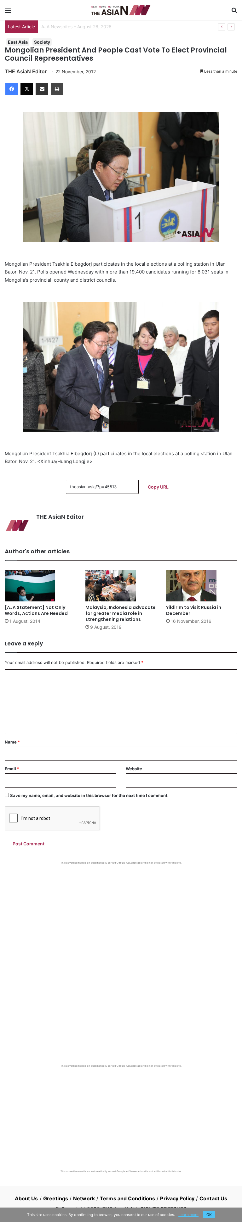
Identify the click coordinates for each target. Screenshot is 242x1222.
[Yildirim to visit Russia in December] (201, 585)
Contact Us (213, 1198)
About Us (26, 1198)
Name (12, 741)
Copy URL (158, 486)
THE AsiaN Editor (26, 71)
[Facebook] (11, 89)
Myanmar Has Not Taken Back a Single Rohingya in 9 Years (102, 26)
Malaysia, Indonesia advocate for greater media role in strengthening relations (120, 613)
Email (12, 768)
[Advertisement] (121, 912)
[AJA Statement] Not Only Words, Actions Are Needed (36, 610)
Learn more (188, 1214)
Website (134, 768)
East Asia (18, 42)
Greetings (55, 1198)
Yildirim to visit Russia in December (193, 610)
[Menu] (8, 12)
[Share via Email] (42, 89)
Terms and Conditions (127, 1198)
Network (84, 1198)
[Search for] (234, 12)
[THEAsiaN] (121, 10)
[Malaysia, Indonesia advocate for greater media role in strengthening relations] (121, 585)
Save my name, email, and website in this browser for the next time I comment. (89, 795)
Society (42, 42)
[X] (26, 89)
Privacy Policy (177, 1198)
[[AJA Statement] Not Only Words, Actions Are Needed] (40, 585)
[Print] (57, 89)
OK (209, 1214)
